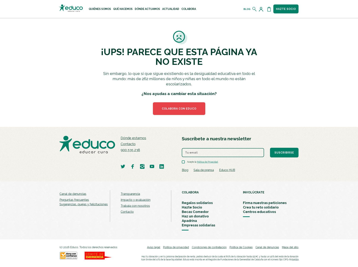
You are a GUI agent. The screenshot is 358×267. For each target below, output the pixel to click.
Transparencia (130, 194)
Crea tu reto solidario (261, 207)
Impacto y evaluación (135, 200)
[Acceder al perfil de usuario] (262, 9)
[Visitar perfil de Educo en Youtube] (152, 166)
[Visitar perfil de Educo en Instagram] (142, 166)
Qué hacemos (123, 8)
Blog (247, 9)
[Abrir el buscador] (254, 9)
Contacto (128, 144)
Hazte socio (286, 8)
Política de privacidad (176, 247)
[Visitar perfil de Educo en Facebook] (132, 166)
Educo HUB (227, 170)
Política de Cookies (241, 247)
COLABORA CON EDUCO (179, 108)
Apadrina (189, 221)
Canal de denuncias (72, 194)
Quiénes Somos (100, 8)
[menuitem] (100, 9)
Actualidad (170, 8)
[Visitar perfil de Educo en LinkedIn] (161, 166)
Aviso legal (153, 247)
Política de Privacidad (207, 162)
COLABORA (190, 192)
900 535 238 (130, 150)
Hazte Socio (192, 207)
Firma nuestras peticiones (265, 203)
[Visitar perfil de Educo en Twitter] (123, 166)
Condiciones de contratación (209, 247)
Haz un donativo (195, 216)
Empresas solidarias (198, 225)
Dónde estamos (133, 138)
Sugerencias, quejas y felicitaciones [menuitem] (83, 204)
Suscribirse (284, 152)
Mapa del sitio (290, 247)
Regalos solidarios (197, 203)
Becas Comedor (195, 212)
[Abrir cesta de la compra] (269, 9)
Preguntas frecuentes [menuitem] (74, 200)
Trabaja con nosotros (135, 206)
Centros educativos (259, 212)
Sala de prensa (204, 170)
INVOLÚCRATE (253, 192)
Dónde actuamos (147, 8)
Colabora (188, 8)
